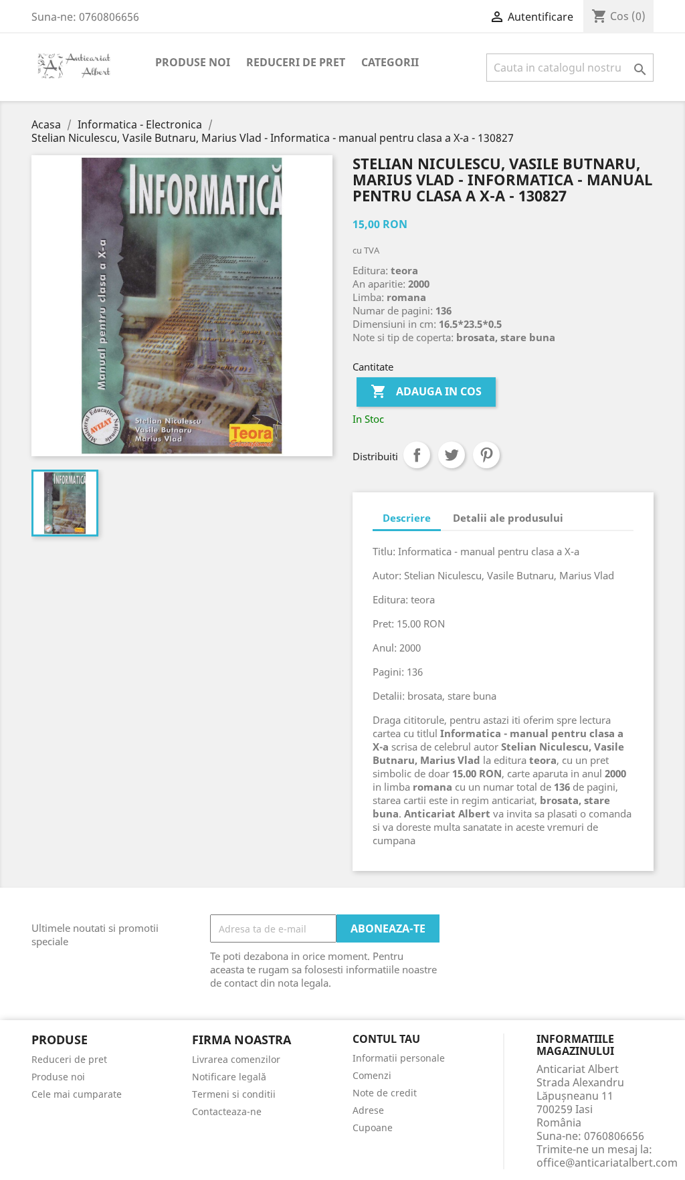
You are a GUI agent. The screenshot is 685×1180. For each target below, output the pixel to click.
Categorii (390, 62)
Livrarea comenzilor (236, 1059)
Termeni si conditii (234, 1094)
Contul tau (386, 1040)
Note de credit (385, 1092)
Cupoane (373, 1127)
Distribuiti (416, 454)
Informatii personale (399, 1058)
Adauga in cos (426, 391)
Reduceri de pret (295, 62)
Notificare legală (229, 1076)
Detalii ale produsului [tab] (508, 517)
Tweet (451, 454)
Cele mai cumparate (76, 1094)
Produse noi (192, 62)
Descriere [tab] (407, 517)
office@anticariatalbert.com (607, 1162)
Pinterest (486, 454)
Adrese (368, 1110)
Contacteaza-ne (227, 1111)
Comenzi (372, 1075)
